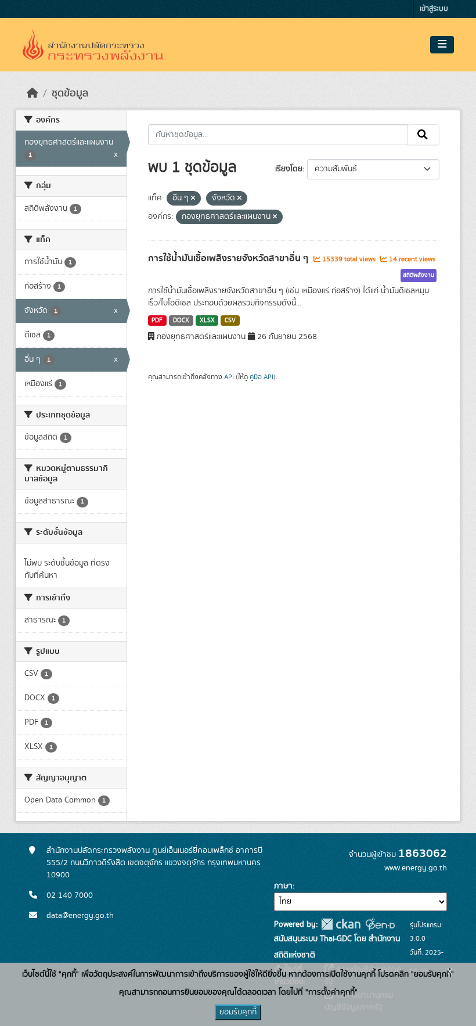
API (229, 377)
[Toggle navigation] (442, 44)
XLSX (207, 320)
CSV (230, 320)
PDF (157, 320)
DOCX (181, 320)
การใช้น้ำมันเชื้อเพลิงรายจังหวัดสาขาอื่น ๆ (229, 258)
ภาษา (283, 886)
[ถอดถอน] (193, 198)
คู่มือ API (261, 377)
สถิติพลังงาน (418, 275)
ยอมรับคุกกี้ (238, 1012)
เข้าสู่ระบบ (434, 9)
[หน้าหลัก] (32, 93)
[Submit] (423, 134)
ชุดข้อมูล (70, 93)
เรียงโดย (288, 169)
